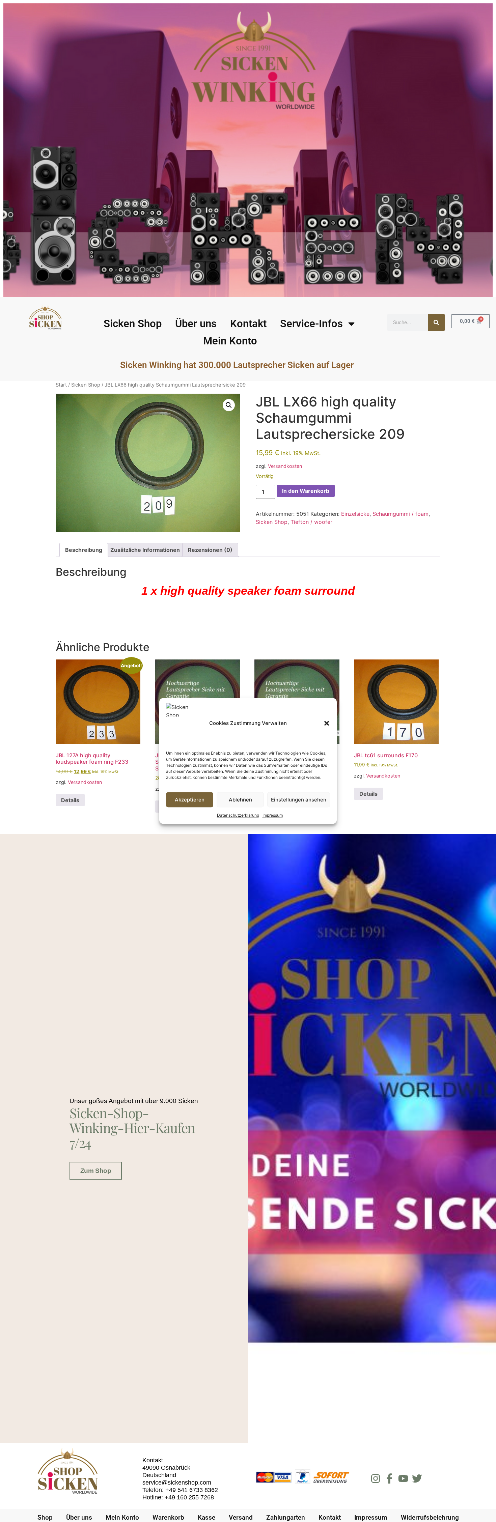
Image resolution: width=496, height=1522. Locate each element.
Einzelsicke (355, 513)
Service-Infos (311, 323)
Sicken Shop (133, 323)
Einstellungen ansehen (298, 799)
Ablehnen (240, 799)
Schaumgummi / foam (401, 513)
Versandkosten (285, 466)
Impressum (273, 815)
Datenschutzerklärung (238, 815)
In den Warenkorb (305, 490)
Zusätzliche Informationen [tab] (145, 549)
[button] (326, 723)
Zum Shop (95, 1170)
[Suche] (436, 322)
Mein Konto (230, 341)
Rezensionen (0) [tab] (210, 549)
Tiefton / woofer (311, 521)
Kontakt (248, 323)
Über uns (196, 323)
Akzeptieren (189, 799)
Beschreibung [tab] (83, 549)
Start (61, 385)
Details (70, 800)
